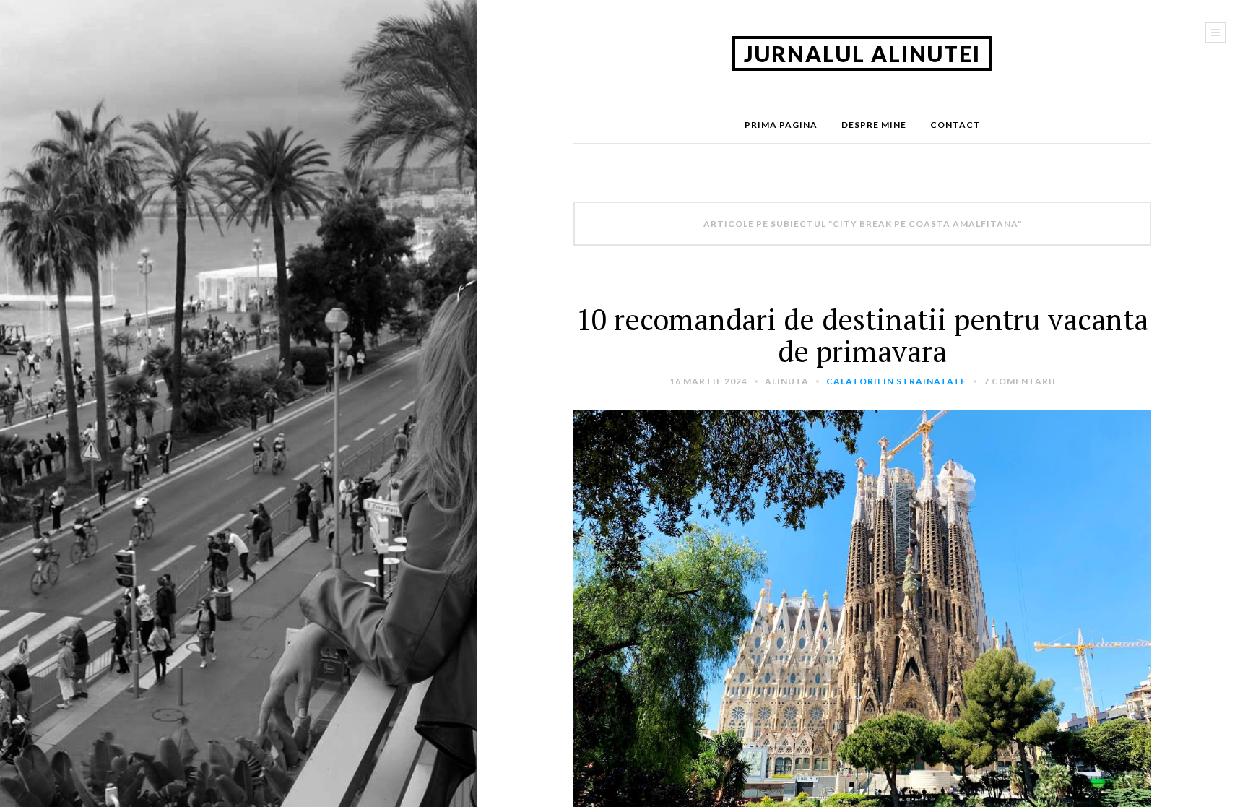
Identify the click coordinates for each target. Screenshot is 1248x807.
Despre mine (873, 124)
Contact (955, 124)
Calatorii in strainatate (896, 381)
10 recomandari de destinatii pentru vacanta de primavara (862, 335)
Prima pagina (781, 124)
